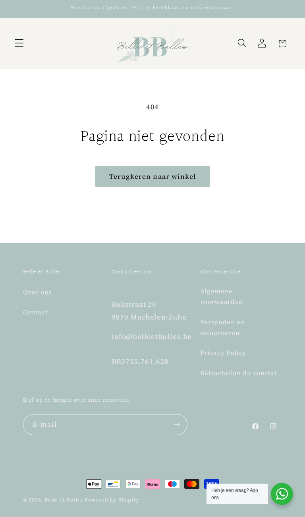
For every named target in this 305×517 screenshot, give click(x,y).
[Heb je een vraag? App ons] (282, 494)
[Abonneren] (177, 425)
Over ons (37, 292)
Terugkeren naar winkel (152, 176)
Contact (35, 312)
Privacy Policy (223, 352)
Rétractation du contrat (238, 372)
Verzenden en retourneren (222, 327)
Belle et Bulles (63, 499)
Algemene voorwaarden (221, 296)
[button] (19, 43)
